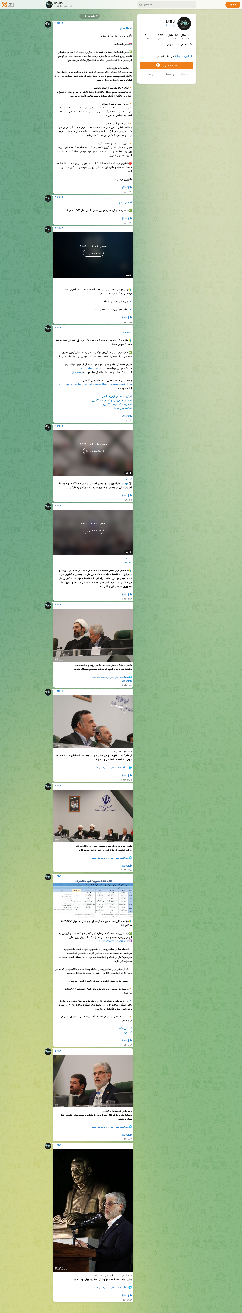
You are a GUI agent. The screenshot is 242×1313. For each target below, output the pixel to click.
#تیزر (129, 282)
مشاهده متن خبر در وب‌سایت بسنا (110, 677)
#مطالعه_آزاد (125, 28)
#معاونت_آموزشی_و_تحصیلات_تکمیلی (112, 400)
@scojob (170, 26)
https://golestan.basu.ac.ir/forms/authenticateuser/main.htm (95, 384)
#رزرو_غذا (127, 1033)
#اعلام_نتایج (125, 202)
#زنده (129, 480)
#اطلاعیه (127, 333)
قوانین (159, 74)
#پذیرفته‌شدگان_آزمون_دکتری (117, 396)
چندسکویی (184, 74)
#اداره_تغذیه (125, 1029)
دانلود (233, 5)
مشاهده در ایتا (169, 65)
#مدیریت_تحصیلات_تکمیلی (117, 404)
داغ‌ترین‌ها (170, 74)
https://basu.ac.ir (90, 369)
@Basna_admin (184, 57)
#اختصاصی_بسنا (123, 408)
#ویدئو (125, 484)
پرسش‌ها (149, 74)
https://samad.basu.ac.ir (114, 941)
